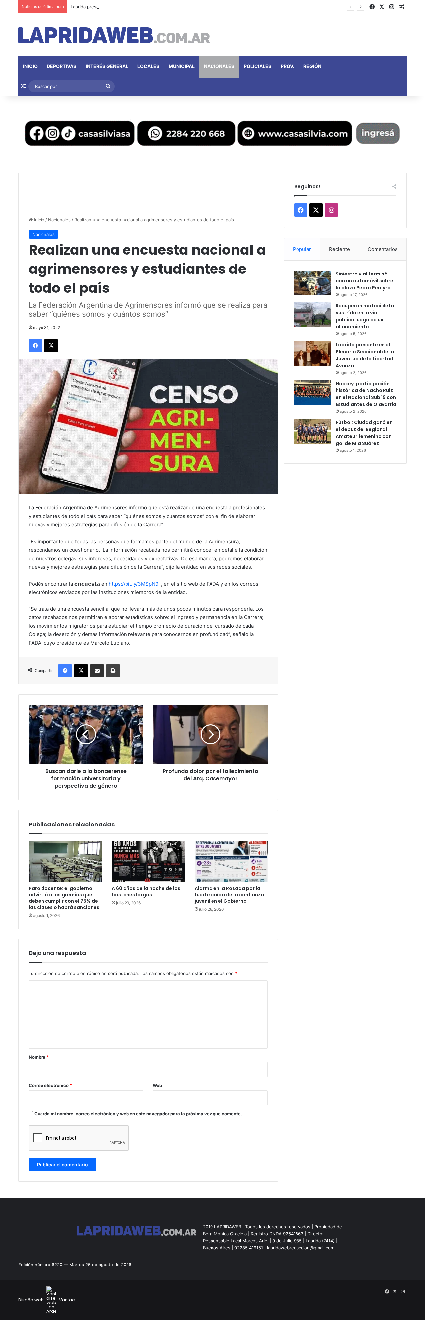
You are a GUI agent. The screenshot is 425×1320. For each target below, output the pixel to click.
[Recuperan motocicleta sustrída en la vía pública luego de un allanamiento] (312, 314)
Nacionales (219, 66)
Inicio (30, 66)
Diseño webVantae (46, 1300)
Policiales (257, 66)
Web (157, 1085)
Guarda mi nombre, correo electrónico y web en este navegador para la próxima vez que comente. (138, 1113)
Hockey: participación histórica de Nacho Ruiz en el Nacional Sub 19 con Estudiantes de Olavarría (366, 394)
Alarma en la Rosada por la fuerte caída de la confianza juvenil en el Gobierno (229, 894)
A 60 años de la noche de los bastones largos (146, 891)
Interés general (107, 66)
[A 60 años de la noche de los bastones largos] (148, 861)
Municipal (182, 66)
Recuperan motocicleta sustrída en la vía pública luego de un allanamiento (365, 316)
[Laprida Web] (114, 35)
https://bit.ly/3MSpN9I (134, 584)
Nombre (39, 1057)
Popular (302, 249)
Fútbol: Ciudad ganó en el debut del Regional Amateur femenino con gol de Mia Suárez (364, 433)
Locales (148, 66)
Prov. (287, 66)
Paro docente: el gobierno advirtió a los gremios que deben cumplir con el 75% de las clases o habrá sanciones (64, 898)
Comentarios (383, 249)
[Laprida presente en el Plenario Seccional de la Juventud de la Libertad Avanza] (312, 353)
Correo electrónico (50, 1085)
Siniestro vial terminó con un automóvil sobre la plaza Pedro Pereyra (364, 281)
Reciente (339, 249)
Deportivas (61, 66)
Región (312, 66)
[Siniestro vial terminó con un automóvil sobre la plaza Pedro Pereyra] (312, 283)
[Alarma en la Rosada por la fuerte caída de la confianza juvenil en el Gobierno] (231, 861)
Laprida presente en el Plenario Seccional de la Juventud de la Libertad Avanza (152, 6)
